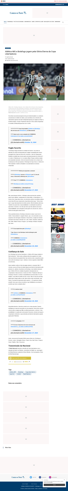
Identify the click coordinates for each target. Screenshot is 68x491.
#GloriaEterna (23, 130)
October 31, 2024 (30, 142)
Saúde (33, 21)
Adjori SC (56, 1)
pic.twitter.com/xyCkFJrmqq (26, 183)
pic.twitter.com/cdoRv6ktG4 (25, 136)
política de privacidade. (48, 482)
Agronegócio (27, 21)
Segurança (10, 21)
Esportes (8, 48)
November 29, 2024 (31, 246)
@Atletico (30, 128)
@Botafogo (37, 128)
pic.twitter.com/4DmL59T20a (26, 326)
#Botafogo (16, 183)
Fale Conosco (34, 483)
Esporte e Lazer (39, 21)
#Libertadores (14, 136)
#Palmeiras (28, 174)
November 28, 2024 (31, 301)
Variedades (57, 21)
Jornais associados (63, 1)
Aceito (54, 484)
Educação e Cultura (49, 21)
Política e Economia (19, 21)
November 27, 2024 (31, 190)
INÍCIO (5, 21)
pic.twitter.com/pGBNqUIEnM (18, 239)
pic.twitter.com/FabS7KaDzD (18, 294)
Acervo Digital (25, 483)
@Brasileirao (30, 176)
